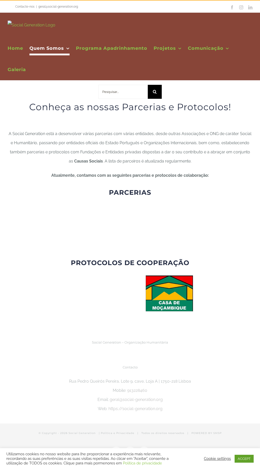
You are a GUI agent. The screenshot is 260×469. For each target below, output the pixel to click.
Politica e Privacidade (117, 433)
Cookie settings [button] (217, 458)
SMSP (217, 433)
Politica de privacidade (142, 463)
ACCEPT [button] (244, 459)
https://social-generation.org (135, 408)
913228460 (137, 390)
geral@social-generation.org (58, 6)
